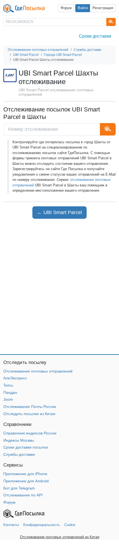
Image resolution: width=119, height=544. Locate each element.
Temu (8, 385)
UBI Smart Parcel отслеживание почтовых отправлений (56, 92)
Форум (66, 8)
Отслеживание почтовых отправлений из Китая (59, 537)
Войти (83, 8)
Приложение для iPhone (25, 474)
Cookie (69, 525)
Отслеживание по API (23, 495)
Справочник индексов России (29, 433)
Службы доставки (19, 454)
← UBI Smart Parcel (59, 212)
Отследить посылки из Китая (29, 414)
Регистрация (102, 8)
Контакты (11, 525)
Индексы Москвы (18, 440)
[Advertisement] (59, 286)
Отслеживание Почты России (29, 406)
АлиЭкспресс (15, 378)
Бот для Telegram (19, 488)
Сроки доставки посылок (25, 447)
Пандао (10, 392)
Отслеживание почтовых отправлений (38, 371)
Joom (8, 399)
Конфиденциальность (41, 525)
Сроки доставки (95, 36)
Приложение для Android (26, 481)
